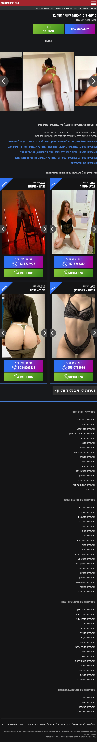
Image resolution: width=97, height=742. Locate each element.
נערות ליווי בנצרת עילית (66, 152)
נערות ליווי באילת (88, 424)
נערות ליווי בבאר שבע (86, 429)
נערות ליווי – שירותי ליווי (85, 419)
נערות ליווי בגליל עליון (86, 141)
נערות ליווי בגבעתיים (86, 517)
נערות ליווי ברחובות (87, 568)
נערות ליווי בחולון (88, 466)
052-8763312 (76, 263)
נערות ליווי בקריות (47, 158)
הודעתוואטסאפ (48, 29)
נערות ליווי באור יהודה (86, 507)
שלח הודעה (76, 272)
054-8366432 (80, 29)
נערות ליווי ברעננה (87, 587)
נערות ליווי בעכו (27, 152)
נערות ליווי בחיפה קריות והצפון (63, 147)
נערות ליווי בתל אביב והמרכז (83, 452)
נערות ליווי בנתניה (87, 549)
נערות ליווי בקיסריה (67, 158)
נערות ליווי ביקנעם (18, 147)
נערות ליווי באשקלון (87, 707)
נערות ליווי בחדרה (17, 141)
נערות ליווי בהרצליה (87, 461)
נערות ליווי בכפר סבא (86, 540)
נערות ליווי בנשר (45, 152)
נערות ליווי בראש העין (86, 559)
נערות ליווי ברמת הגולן (26, 158)
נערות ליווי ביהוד (88, 535)
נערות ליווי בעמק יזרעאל (85, 661)
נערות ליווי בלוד (88, 545)
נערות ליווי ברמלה (87, 573)
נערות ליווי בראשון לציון (85, 471)
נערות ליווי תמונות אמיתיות (84, 163)
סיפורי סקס (90, 489)
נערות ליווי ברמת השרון (85, 582)
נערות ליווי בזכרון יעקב (38, 141)
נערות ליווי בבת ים (87, 457)
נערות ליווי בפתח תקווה (85, 554)
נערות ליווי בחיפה (88, 147)
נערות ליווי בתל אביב (86, 480)
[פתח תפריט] (94, 3)
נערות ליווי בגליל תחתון (62, 141)
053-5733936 (26, 263)
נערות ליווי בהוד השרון (86, 521)
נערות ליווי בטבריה (37, 147)
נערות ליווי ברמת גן (87, 475)
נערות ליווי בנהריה (88, 152)
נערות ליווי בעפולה (88, 158)
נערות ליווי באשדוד (87, 702)
